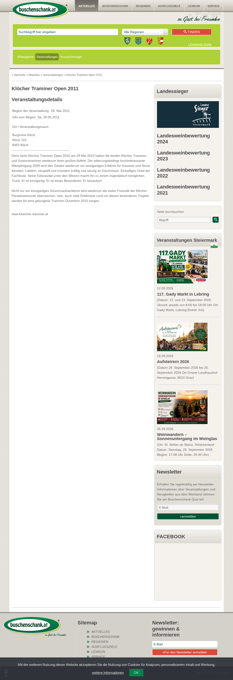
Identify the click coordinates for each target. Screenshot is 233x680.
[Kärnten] (160, 41)
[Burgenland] (149, 41)
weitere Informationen (108, 673)
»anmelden (188, 516)
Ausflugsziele (169, 6)
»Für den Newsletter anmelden (184, 652)
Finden (194, 32)
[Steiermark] (127, 41)
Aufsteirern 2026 (173, 361)
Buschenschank (115, 6)
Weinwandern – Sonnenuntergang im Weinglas (187, 436)
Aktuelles (87, 6)
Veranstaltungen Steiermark (187, 240)
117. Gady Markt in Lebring (183, 294)
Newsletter (169, 472)
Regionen (143, 6)
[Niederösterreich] (138, 41)
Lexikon (194, 6)
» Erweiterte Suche (199, 44)
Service (214, 6)
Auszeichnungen (71, 57)
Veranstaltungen (47, 57)
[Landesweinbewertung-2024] (188, 114)
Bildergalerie (26, 57)
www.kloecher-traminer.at (30, 214)
